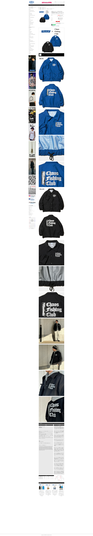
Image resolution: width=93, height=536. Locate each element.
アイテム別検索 (39, 7)
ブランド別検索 (39, 8)
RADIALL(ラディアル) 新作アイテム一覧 (50, 8)
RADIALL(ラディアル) (44, 8)
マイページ (61, 3)
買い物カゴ (63, 3)
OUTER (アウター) (43, 7)
